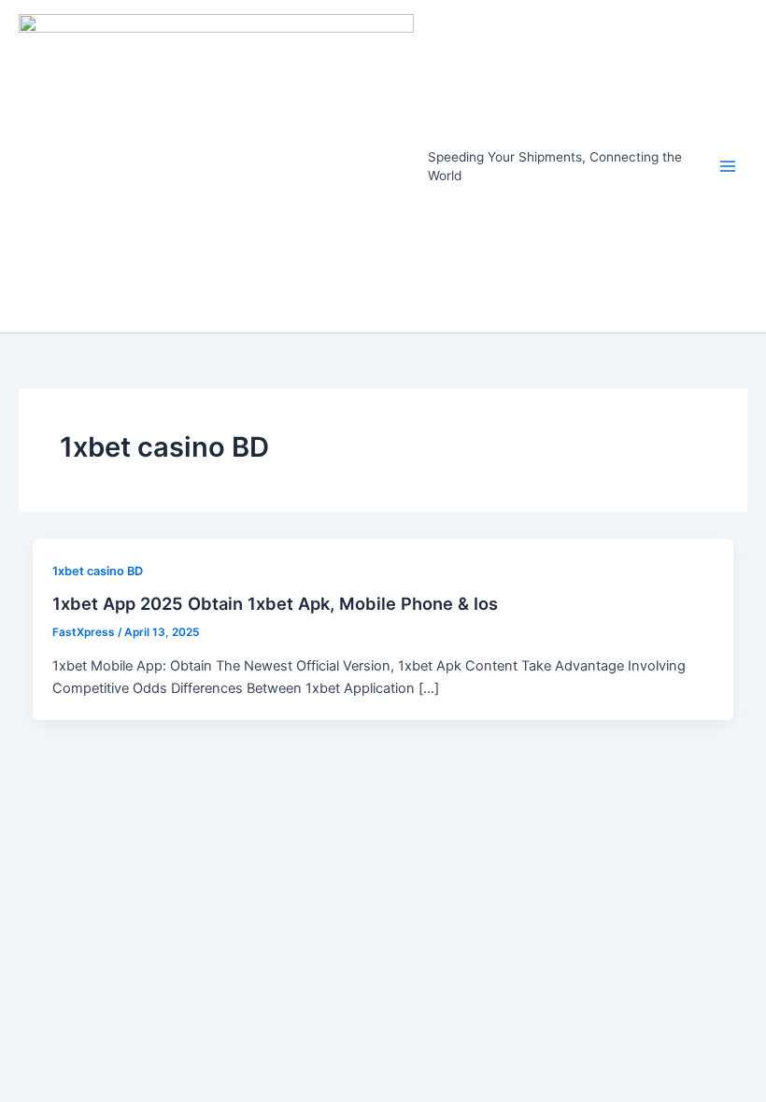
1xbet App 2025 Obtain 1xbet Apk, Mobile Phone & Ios (275, 603)
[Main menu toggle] (727, 166)
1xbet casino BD (97, 571)
